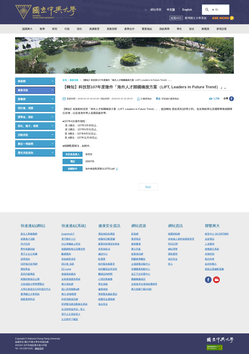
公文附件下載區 (69, 319)
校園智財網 (174, 233)
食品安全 (103, 304)
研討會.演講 (67, 264)
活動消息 (23, 134)
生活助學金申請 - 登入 (73, 309)
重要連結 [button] (147, 28)
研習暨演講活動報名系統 (74, 304)
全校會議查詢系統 (70, 279)
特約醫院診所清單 (107, 269)
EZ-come (66, 269)
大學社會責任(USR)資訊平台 (36, 289)
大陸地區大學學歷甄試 (32, 284)
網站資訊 (175, 226)
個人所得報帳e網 (70, 289)
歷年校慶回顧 (28, 249)
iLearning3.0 (67, 233)
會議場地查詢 (68, 274)
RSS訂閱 (173, 244)
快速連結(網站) (33, 226)
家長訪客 (222, 28)
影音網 (134, 233)
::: (146, 9)
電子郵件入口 (68, 239)
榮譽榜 (22, 99)
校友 (191, 28)
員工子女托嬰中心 (140, 274)
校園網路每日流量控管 (73, 249)
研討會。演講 (25, 108)
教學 (42, 28)
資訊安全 (173, 259)
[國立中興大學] (45, 12)
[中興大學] (220, 340)
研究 (54, 28)
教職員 (205, 28)
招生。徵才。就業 (28, 125)
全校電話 (209, 239)
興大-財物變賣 (68, 294)
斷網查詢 (66, 254)
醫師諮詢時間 (105, 274)
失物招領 (209, 254)
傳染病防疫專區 (106, 233)
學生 (179, 28)
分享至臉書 (231, 98)
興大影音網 (216, 279)
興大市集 (136, 249)
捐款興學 (164, 28)
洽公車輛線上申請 (70, 244)
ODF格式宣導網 (29, 264)
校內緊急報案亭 (106, 264)
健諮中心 (103, 254)
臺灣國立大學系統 (30, 294)
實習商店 (136, 239)
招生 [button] (79, 28)
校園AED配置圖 (106, 239)
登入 (170, 264)
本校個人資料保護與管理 (181, 239)
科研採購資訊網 (69, 299)
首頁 (65, 80)
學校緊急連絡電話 (107, 294)
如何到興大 (211, 264)
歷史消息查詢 (25, 152)
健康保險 (103, 289)
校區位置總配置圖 (214, 269)
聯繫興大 (212, 226)
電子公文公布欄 (29, 254)
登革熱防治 (104, 249)
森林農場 (136, 244)
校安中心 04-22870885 (217, 233)
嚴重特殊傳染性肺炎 (109, 244)
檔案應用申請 (28, 299)
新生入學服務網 (29, 233)
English (187, 9)
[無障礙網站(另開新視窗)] (220, 347)
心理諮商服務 (105, 279)
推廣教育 (94, 28)
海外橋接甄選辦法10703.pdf (100, 168)
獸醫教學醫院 (138, 259)
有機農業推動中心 (140, 269)
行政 (67, 28)
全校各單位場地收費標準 (144, 284)
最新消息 (23, 90)
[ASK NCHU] (223, 18)
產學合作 (129, 28)
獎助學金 (25, 269)
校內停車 (209, 259)
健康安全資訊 (109, 226)
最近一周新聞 (25, 143)
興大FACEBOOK (208, 279)
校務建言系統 (212, 249)
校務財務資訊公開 (30, 279)
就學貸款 (25, 259)
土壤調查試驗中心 (140, 264)
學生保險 (103, 284)
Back (148, 186)
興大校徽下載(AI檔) (141, 289)
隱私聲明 (173, 254)
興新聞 (22, 81)
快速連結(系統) (74, 226)
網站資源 (138, 226)
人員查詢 (209, 244)
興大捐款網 (67, 284)
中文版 (171, 9)
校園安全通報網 (106, 299)
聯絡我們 (39, 348)
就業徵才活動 (28, 239)
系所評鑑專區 (28, 274)
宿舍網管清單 (68, 259)
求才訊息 (25, 244)
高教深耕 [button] (112, 28)
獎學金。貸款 (25, 117)
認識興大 (27, 28)
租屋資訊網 (137, 254)
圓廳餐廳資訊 (138, 279)
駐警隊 (101, 259)
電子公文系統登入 (70, 314)
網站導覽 (155, 9)
